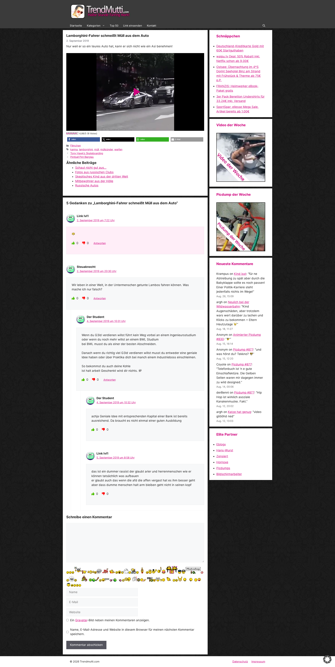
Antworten (100, 243)
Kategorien (93, 25)
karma (74, 149)
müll (96, 149)
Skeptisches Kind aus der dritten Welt (101, 176)
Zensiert (222, 456)
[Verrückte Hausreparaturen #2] (240, 250)
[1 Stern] (67, 133)
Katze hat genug (239, 412)
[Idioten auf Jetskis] (240, 180)
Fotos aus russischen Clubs (94, 172)
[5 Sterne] (77, 133)
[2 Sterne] (70, 133)
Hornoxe (222, 462)
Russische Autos (86, 185)
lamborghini (86, 149)
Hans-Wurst (224, 450)
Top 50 (114, 25)
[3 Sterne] (72, 133)
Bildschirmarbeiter (229, 474)
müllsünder (106, 149)
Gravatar (81, 620)
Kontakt (151, 25)
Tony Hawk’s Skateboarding (86, 153)
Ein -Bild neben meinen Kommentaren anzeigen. (110, 620)
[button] (264, 25)
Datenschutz (240, 661)
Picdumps (223, 468)
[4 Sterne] (75, 133)
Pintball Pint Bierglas (82, 156)
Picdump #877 (243, 349)
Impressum (258, 661)
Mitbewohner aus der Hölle (94, 181)
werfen (118, 149)
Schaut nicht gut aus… (90, 167)
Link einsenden (132, 25)
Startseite (76, 25)
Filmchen (75, 145)
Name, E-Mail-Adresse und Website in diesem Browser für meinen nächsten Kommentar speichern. (132, 632)
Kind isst (240, 274)
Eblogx (221, 444)
